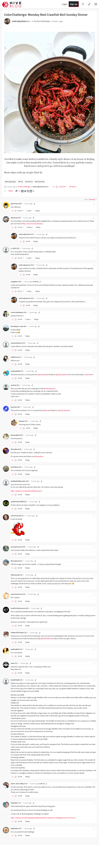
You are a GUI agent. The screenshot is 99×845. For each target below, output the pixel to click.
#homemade (39, 181)
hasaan (23, 421)
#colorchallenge (42, 21)
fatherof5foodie (19, 632)
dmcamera (16, 561)
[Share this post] (33, 191)
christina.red (17, 516)
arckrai (15, 385)
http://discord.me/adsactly (32, 224)
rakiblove (16, 357)
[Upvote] (54, 186)
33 (19, 191)
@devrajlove (38, 456)
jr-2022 (15, 248)
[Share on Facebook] (22, 191)
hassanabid (17, 435)
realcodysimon (21, 21)
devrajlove (16, 449)
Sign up (73, 4)
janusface (16, 204)
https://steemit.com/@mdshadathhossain (25, 491)
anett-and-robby (19, 784)
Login (64, 4)
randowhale (17, 371)
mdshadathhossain (19, 481)
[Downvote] (57, 186)
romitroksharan (18, 312)
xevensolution (18, 594)
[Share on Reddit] (28, 191)
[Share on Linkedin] (31, 191)
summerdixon (18, 343)
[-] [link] (94, 204)
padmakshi (16, 649)
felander (15, 803)
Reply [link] (11, 191)
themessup (16, 575)
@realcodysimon (62, 374)
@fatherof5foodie (47, 638)
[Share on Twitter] (25, 191)
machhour (16, 467)
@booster (46, 410)
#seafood (28, 181)
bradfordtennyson (19, 608)
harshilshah (16, 680)
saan (14, 663)
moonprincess (18, 547)
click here (88, 374)
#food (20, 181)
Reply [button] (37, 211)
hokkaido (16, 828)
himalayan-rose (18, 326)
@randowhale (43, 374)
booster (15, 407)
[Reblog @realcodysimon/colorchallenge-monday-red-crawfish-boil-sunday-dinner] (5, 191)
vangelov (16, 282)
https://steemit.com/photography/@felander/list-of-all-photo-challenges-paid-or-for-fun (42, 818)
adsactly (15, 218)
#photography (10, 181)
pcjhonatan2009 (18, 501)
